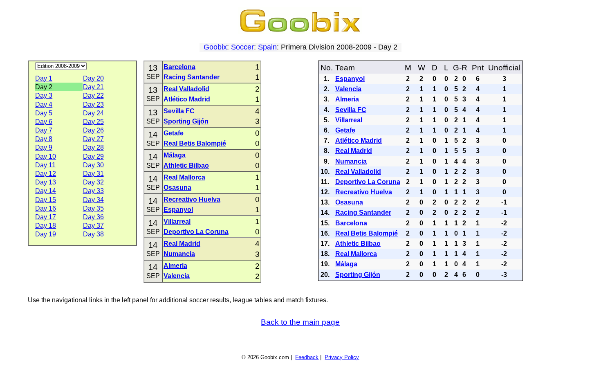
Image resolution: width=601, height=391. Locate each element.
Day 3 (43, 95)
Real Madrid (182, 243)
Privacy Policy (342, 357)
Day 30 (93, 165)
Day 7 (43, 130)
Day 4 (43, 104)
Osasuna (177, 187)
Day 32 (93, 182)
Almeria (175, 265)
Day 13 (45, 182)
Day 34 (93, 199)
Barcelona (179, 66)
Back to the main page (300, 322)
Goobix (215, 47)
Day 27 (93, 138)
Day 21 (93, 86)
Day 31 (93, 173)
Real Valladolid (186, 88)
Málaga (175, 155)
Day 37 (93, 225)
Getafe (174, 133)
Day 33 (93, 190)
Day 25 (93, 121)
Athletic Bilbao (186, 165)
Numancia (179, 253)
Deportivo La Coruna (196, 231)
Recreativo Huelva (192, 199)
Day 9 (43, 147)
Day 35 (93, 208)
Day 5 (43, 113)
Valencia (177, 275)
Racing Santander (192, 77)
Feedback (306, 357)
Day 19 (45, 234)
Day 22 (93, 95)
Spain (267, 47)
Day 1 (43, 78)
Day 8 (43, 138)
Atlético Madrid (187, 99)
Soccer (242, 47)
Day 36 (93, 216)
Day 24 (93, 113)
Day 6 (43, 121)
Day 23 (93, 104)
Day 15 (45, 199)
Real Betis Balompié (195, 143)
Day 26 (93, 130)
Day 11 (45, 165)
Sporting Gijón (186, 121)
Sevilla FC (179, 111)
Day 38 (93, 234)
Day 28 (93, 147)
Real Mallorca (184, 177)
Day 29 (93, 156)
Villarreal (177, 221)
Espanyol (178, 209)
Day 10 (45, 156)
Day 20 (93, 78)
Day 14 (45, 190)
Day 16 (45, 208)
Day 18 (45, 225)
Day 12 (45, 173)
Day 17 (45, 216)
